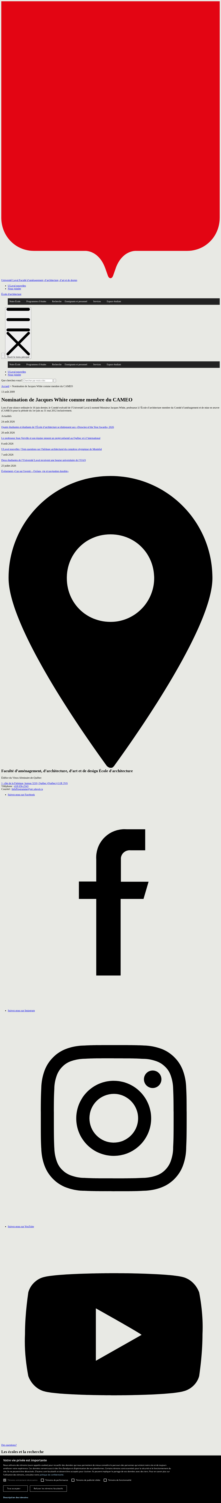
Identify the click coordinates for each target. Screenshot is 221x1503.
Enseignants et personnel (76, 301)
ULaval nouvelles (17, 285)
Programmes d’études (36, 301)
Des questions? (9, 1445)
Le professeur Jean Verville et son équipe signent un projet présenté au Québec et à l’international (50, 438)
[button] (15, 1497)
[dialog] (110, 1479)
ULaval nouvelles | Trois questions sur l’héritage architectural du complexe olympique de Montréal (51, 449)
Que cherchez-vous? (11, 380)
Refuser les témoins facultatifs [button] (48, 1488)
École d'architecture (11, 294)
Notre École (14, 301)
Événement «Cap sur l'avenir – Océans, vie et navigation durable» (35, 471)
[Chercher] (3, 356)
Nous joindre (14, 288)
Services (97, 301)
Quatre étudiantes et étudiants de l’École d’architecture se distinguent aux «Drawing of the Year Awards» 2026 (57, 427)
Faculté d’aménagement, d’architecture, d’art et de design (48, 280)
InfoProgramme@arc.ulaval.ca (27, 789)
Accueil (5, 386)
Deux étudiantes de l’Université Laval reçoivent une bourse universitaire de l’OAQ (43, 460)
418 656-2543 (21, 786)
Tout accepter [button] (13, 1488)
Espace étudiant (114, 301)
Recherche (56, 301)
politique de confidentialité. (52, 1474)
